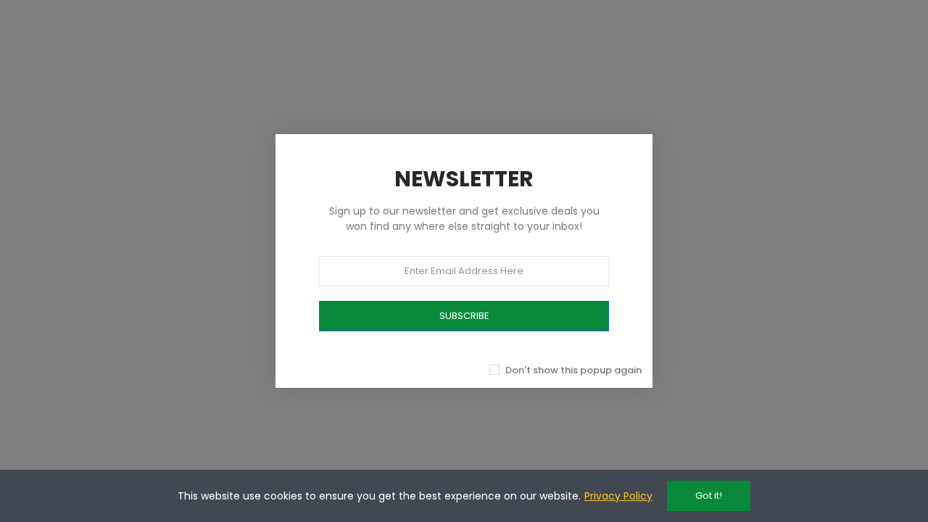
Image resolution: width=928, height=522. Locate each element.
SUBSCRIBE (464, 316)
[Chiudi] (668, 118)
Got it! (708, 495)
